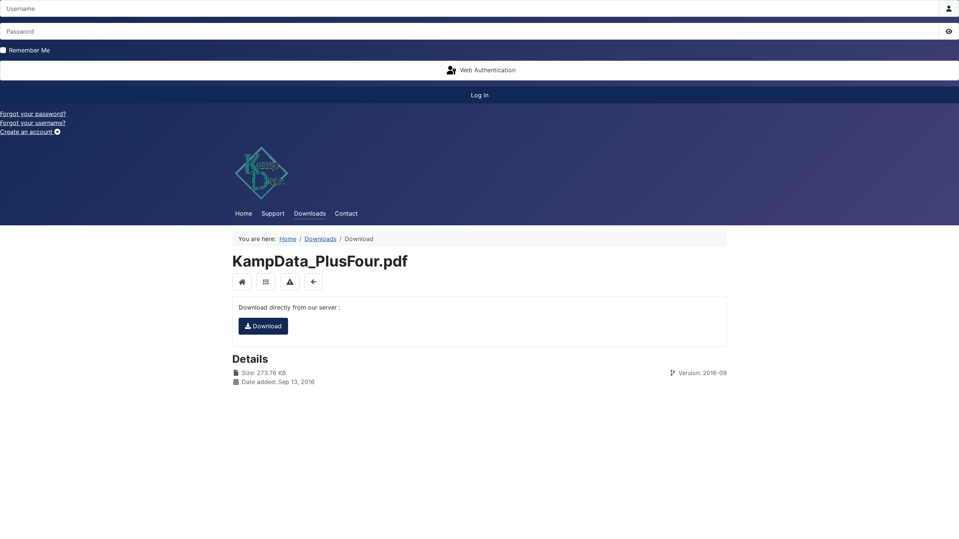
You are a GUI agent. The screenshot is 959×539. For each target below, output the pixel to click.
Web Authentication (486, 70)
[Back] (314, 281)
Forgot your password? (33, 114)
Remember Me (29, 50)
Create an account (27, 131)
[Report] (290, 281)
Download (266, 326)
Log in (479, 95)
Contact (346, 213)
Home (243, 213)
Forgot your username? (33, 123)
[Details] (266, 281)
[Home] (242, 281)
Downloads (310, 213)
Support (273, 213)
